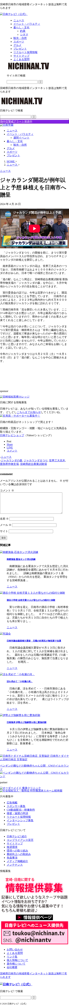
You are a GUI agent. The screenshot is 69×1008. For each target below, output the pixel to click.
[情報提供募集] (34, 910)
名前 (4, 518)
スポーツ (12, 151)
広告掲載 (12, 802)
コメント (7, 490)
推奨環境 (12, 847)
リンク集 (12, 956)
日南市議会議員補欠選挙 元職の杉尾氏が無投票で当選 (34, 640)
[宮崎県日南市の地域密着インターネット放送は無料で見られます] (14, 14)
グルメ (11, 148)
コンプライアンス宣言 (20, 840)
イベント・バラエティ (20, 134)
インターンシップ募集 (20, 820)
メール (5, 524)
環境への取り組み (17, 850)
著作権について (16, 963)
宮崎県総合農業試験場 (33, 464)
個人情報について (17, 960)
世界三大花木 (57, 460)
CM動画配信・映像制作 (21, 809)
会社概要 (12, 967)
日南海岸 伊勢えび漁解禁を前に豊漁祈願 (26, 722)
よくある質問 (15, 953)
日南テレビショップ (12, 435)
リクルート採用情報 (19, 816)
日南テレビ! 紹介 (17, 836)
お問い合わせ (15, 949)
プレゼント (13, 155)
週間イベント (21, 137)
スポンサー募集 (16, 806)
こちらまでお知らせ (29, 412)
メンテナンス (15, 864)
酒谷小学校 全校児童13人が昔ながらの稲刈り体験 (31, 600)
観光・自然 (20, 144)
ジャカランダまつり (36, 460)
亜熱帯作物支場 (9, 464)
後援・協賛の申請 (17, 813)
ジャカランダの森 (11, 460)
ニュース (12, 130)
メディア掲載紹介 (17, 861)
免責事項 (12, 857)
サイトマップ (15, 843)
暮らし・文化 (15, 141)
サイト (4, 531)
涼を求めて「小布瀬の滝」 (20, 681)
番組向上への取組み (19, 854)
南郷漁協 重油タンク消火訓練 (21, 559)
